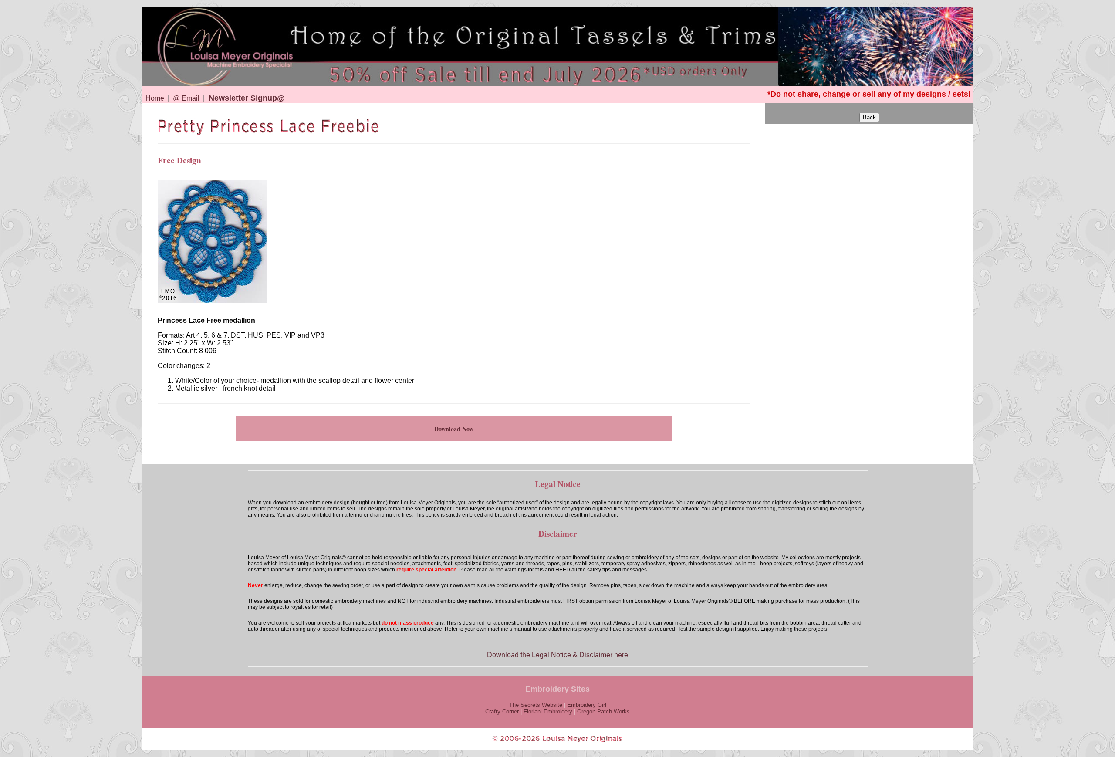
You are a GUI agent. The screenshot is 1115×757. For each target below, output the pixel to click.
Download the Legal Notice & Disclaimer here (557, 655)
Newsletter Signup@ (247, 98)
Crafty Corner (502, 711)
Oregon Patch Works (603, 711)
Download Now (453, 428)
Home (154, 98)
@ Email (186, 98)
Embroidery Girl (586, 705)
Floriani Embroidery (548, 711)
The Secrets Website (535, 705)
